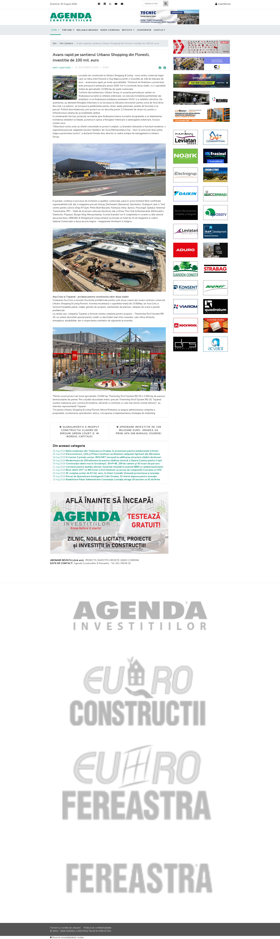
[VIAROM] (185, 306)
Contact (159, 30)
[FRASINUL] (215, 156)
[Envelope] (122, 4)
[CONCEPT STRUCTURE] (215, 250)
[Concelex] (201, 64)
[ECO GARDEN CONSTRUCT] (185, 268)
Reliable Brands (87, 30)
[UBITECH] (185, 137)
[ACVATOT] (215, 344)
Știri (54, 30)
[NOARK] (185, 156)
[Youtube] (116, 4)
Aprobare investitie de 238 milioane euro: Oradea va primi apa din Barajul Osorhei (138, 430)
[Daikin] (185, 193)
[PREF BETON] (201, 115)
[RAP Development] (215, 231)
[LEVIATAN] (185, 231)
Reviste (127, 30)
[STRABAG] (215, 268)
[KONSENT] (185, 287)
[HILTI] (201, 47)
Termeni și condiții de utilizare (65, 927)
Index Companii (110, 30)
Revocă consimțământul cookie (68, 937)
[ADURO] (185, 250)
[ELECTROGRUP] (185, 174)
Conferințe (144, 30)
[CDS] (185, 212)
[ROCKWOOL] (185, 325)
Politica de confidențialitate (97, 927)
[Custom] (110, 4)
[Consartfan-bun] (215, 137)
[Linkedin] (105, 4)
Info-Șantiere (62, 67)
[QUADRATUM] (215, 306)
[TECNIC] (169, 17)
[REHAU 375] (201, 98)
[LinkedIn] (164, 68)
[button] (223, 4)
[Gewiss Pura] (215, 325)
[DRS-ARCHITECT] (185, 344)
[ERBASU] (215, 193)
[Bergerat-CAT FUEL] (215, 174)
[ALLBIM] (201, 81)
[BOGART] (215, 287)
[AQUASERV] (215, 212)
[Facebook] (99, 4)
